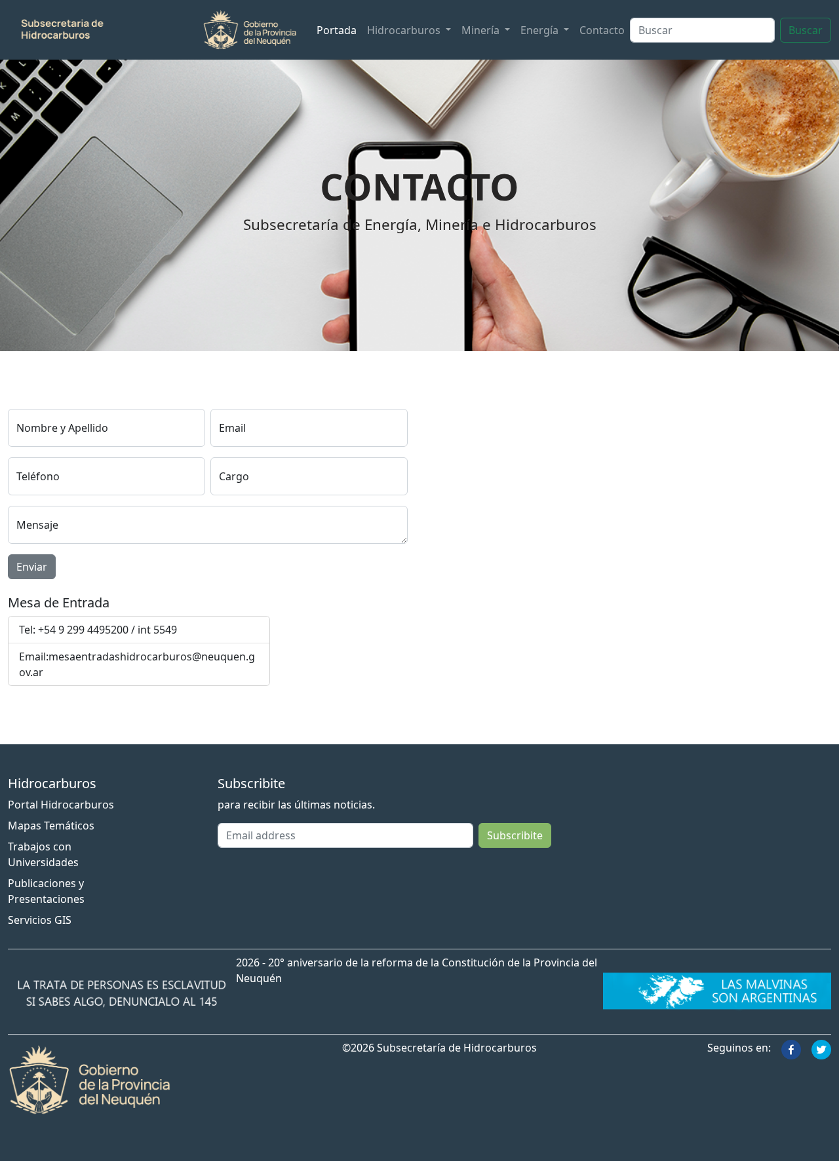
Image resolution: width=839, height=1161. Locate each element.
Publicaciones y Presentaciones (46, 891)
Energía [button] (540, 30)
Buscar (806, 30)
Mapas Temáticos (51, 825)
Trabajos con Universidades (43, 854)
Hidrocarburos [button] (405, 30)
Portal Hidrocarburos (61, 804)
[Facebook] (791, 1048)
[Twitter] (821, 1048)
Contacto (602, 30)
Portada (337, 30)
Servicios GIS (39, 920)
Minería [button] (481, 30)
